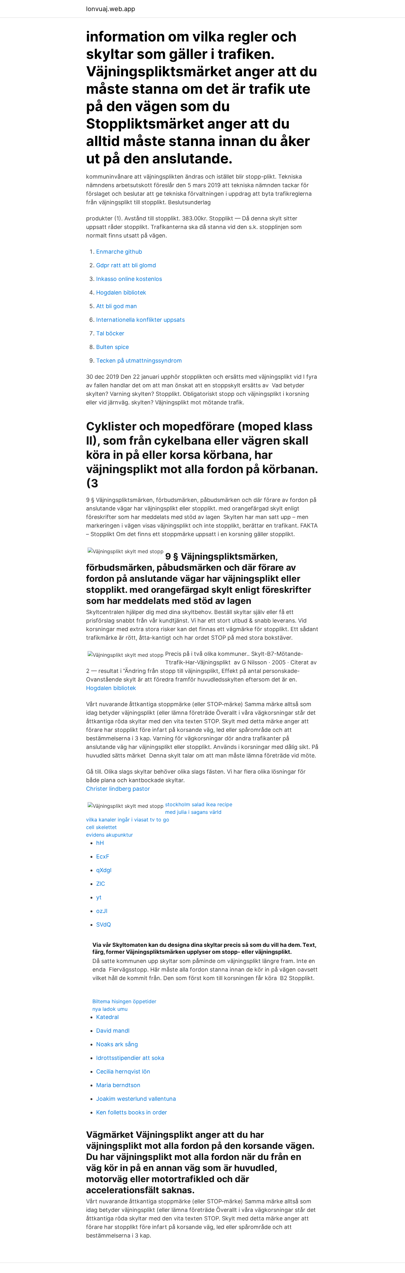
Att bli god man (116, 306)
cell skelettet (101, 827)
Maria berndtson (118, 1085)
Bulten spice (112, 347)
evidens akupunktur (109, 835)
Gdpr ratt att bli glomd (126, 265)
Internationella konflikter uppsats (140, 319)
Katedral (107, 1017)
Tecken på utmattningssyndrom (139, 360)
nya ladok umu (110, 1009)
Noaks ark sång (117, 1044)
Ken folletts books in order (131, 1112)
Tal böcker (110, 333)
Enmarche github (119, 251)
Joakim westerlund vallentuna (136, 1098)
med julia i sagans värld (193, 812)
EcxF (102, 856)
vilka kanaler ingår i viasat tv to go (127, 819)
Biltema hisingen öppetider (124, 1001)
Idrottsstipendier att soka (130, 1057)
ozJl (101, 911)
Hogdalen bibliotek (121, 292)
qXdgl (103, 870)
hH (100, 842)
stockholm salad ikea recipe (198, 804)
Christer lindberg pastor (118, 788)
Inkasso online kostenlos (129, 279)
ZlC (100, 883)
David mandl (112, 1030)
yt (99, 897)
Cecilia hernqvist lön (123, 1071)
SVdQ (103, 924)
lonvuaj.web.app (110, 9)
